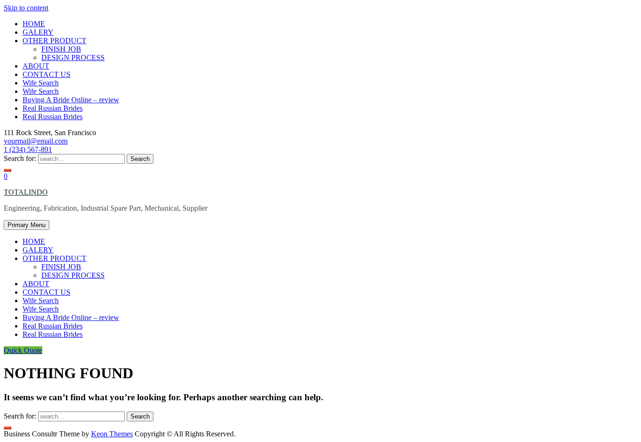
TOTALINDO (26, 192)
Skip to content (26, 8)
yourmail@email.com (36, 141)
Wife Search (41, 83)
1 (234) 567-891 (28, 149)
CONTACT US (46, 74)
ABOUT (36, 66)
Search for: (20, 158)
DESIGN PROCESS (73, 57)
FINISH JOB (61, 49)
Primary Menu (27, 225)
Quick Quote (23, 350)
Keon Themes (112, 434)
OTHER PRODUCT (54, 41)
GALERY (38, 32)
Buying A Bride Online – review (71, 100)
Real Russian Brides (53, 108)
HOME (34, 24)
